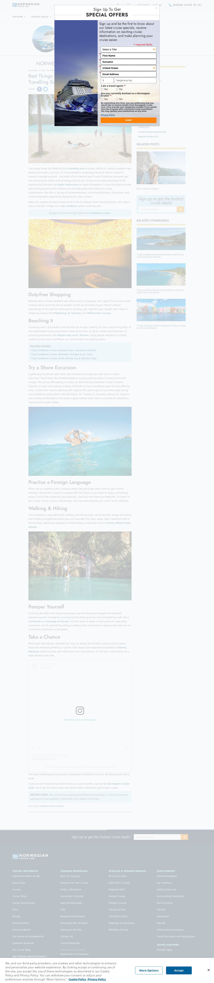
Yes (106, 89)
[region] (107, 970)
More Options (148, 970)
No (120, 89)
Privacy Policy (108, 115)
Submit (128, 120)
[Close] (208, 970)
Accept (179, 970)
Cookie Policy (77, 979)
